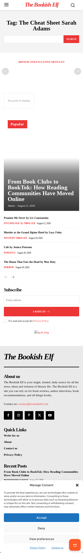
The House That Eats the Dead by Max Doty (30, 262)
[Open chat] (75, 545)
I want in (39, 311)
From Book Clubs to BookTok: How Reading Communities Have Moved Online (41, 190)
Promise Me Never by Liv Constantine (26, 218)
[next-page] (12, 277)
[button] (77, 485)
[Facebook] (8, 415)
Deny (41, 528)
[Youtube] (50, 415)
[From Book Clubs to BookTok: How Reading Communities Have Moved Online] (41, 167)
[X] (39, 415)
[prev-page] (5, 71)
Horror (9, 267)
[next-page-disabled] (77, 71)
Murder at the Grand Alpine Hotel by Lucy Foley (33, 232)
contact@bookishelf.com (33, 403)
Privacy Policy (40, 320)
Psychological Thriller (19, 223)
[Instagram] (18, 415)
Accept (41, 517)
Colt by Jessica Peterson (18, 247)
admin (11, 205)
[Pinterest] (29, 415)
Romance (10, 252)
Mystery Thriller (15, 238)
